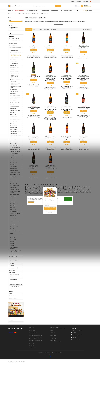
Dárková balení (32, 330)
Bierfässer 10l (12, 237)
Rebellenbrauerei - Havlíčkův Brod (15, 136)
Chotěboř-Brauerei (13, 211)
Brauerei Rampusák (14, 91)
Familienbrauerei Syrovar (15, 79)
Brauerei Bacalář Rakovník (15, 149)
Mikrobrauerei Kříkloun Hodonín (14, 71)
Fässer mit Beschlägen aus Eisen (15, 252)
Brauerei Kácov (13, 155)
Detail (34, 79)
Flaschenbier (12, 272)
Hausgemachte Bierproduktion (15, 284)
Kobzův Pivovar (13, 59)
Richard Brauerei (13, 133)
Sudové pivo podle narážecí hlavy (56, 341)
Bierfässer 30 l (13, 243)
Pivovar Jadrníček (13, 139)
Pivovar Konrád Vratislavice (15, 172)
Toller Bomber (13, 112)
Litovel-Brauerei (13, 176)
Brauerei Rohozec (13, 138)
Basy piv (11, 291)
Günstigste (35, 29)
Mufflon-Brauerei (13, 123)
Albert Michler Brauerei (14, 224)
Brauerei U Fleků (13, 187)
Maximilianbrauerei (14, 226)
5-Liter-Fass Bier (13, 235)
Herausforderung (13, 279)
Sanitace (51, 330)
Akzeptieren (68, 199)
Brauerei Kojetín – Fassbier (15, 54)
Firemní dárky (31, 341)
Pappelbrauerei (13, 196)
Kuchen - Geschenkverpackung (15, 281)
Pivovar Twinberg (13, 89)
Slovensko (85, 1)
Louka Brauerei (13, 114)
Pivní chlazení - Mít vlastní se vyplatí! (57, 328)
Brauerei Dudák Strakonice (15, 179)
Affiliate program (32, 328)
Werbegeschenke (12, 45)
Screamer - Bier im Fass (15, 77)
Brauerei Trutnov (13, 168)
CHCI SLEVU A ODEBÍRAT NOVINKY (50, 208)
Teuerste (40, 29)
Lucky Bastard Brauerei (14, 194)
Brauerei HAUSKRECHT (14, 185)
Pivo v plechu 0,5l (13, 260)
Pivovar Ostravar (13, 228)
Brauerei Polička (13, 93)
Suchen (57, 6)
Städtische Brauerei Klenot (15, 141)
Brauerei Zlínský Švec (14, 67)
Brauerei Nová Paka (14, 170)
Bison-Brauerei (13, 209)
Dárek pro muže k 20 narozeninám (35, 333)
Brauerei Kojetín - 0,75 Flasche (15, 57)
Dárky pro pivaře (32, 346)
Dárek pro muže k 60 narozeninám (35, 340)
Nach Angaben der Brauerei (15, 47)
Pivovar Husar (12, 69)
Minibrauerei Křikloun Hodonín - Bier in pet (14, 76)
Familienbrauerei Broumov (15, 213)
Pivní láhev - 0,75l (14, 61)
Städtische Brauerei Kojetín (15, 52)
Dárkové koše (31, 343)
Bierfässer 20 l (13, 241)
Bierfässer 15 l (13, 239)
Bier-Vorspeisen (12, 295)
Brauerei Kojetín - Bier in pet (16, 55)
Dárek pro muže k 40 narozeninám (35, 337)
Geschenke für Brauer (14, 286)
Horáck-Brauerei (13, 100)
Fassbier (11, 233)
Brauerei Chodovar (13, 166)
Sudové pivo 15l (53, 335)
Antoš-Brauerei (13, 207)
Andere (10, 293)
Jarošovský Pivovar (13, 65)
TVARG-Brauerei (13, 198)
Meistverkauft (46, 29)
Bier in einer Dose (13, 256)
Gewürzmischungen (13, 288)
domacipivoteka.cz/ (76, 335)
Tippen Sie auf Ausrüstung (14, 267)
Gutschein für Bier (13, 298)
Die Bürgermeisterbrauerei (15, 147)
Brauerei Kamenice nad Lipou (15, 131)
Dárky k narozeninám (33, 332)
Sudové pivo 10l (53, 333)
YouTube (74, 337)
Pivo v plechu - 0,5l (14, 63)
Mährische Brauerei (14, 201)
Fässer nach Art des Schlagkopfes (14, 248)
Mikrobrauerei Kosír (14, 199)
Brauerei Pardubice (14, 162)
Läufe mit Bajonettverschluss (16, 250)
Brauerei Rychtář (13, 183)
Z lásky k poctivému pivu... (78, 334)
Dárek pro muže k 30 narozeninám (35, 335)
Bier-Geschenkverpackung (14, 40)
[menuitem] (11, 10)
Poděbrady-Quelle (13, 178)
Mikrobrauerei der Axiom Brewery (15, 192)
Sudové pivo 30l (53, 338)
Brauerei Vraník (13, 215)
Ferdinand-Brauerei (14, 153)
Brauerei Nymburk (13, 127)
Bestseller (11, 36)
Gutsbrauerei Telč (13, 143)
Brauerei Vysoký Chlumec (15, 174)
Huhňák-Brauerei (13, 160)
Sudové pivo (52, 332)
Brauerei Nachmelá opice (15, 95)
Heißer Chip (11, 277)
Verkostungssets (13, 43)
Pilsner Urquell (13, 218)
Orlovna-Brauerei (13, 98)
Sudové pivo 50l (53, 340)
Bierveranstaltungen (14, 38)
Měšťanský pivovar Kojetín (16, 28)
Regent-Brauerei (13, 157)
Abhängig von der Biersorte (15, 231)
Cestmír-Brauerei (13, 125)
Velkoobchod (31, 327)
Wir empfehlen (29, 29)
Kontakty (79, 1)
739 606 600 (75, 332)
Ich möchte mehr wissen (58, 24)
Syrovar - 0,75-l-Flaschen (15, 83)
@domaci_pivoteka (76, 339)
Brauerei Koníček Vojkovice (15, 110)
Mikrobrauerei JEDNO (14, 50)
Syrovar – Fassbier (14, 84)
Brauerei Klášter (13, 217)
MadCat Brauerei (13, 116)
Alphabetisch (53, 29)
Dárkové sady (31, 345)
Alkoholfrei (11, 263)
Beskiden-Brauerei (13, 129)
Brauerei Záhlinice (13, 108)
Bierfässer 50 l (13, 245)
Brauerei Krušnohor (14, 145)
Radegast (12, 222)
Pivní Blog (73, 1)
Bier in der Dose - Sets (14, 258)
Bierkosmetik (12, 270)
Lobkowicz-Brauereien (14, 189)
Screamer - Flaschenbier (15, 73)
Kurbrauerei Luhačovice (14, 106)
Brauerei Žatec (13, 158)
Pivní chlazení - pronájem (55, 327)
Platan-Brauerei (13, 181)
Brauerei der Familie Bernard (15, 119)
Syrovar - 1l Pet (13, 81)
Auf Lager (16, 23)
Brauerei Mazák (13, 117)
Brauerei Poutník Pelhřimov (15, 151)
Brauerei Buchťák (13, 121)
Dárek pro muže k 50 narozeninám (35, 338)
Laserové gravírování (14, 274)
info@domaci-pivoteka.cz (77, 330)
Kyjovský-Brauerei (13, 104)
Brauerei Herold (13, 164)
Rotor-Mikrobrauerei (14, 203)
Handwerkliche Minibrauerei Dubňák (15, 87)
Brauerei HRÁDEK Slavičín (15, 97)
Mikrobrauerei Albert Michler (15, 102)
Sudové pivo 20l (53, 337)
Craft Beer (11, 265)
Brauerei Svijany (13, 205)
